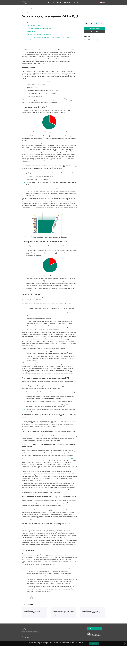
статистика (100, 39)
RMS (89, 39)
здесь (60, 643)
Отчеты (36, 8)
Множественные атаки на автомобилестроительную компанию (47, 40)
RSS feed (26, 637)
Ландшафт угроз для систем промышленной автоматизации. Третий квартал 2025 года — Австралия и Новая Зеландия (63, 611)
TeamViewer (93, 39)
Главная (23, 8)
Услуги (59, 2)
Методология (30, 22)
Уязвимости (67, 2)
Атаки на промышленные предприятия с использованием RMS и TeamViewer (50, 37)
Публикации (51, 2)
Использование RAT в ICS (33, 25)
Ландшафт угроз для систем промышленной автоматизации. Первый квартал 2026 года (32, 611)
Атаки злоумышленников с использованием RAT (39, 34)
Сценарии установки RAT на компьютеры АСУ (39, 28)
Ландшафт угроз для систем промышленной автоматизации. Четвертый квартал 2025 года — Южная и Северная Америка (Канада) (92, 611)
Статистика (76, 2)
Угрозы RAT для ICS (32, 31)
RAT (85, 39)
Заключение (30, 42)
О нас (60, 630)
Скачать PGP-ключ (95, 628)
